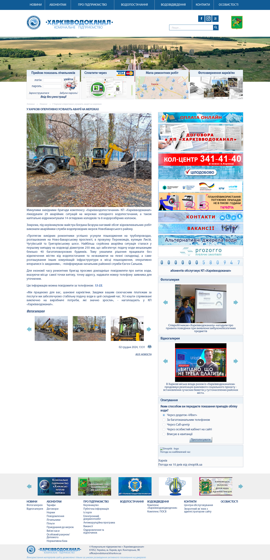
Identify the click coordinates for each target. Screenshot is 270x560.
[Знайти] (215, 27)
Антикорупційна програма (99, 522)
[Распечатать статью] (150, 347)
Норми (51, 512)
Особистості (228, 4)
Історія (87, 512)
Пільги (51, 523)
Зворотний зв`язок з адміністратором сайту (197, 510)
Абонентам (57, 4)
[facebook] (201, 18)
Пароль (37, 86)
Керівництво (91, 505)
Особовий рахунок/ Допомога (58, 536)
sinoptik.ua (195, 464)
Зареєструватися (39, 93)
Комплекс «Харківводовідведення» (162, 506)
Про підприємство (92, 4)
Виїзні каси (53, 531)
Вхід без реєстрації (53, 96)
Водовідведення (173, 4)
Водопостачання (134, 4)
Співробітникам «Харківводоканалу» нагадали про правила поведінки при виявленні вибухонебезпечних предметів (201, 328)
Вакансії (88, 526)
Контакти (203, 4)
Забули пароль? (68, 93)
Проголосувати (200, 439)
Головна (31, 104)
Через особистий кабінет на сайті (189, 429)
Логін (38, 80)
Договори (52, 509)
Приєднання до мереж (60, 527)
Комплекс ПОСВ (156, 511)
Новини (36, 4)
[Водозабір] (135, 59)
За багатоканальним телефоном (188, 420)
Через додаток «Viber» (181, 415)
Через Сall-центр (178, 424)
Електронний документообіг (92, 518)
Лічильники (53, 520)
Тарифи (51, 505)
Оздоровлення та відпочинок (93, 531)
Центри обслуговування (198, 505)
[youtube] (215, 18)
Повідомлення (55, 516)
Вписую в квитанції (179, 434)
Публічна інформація (96, 509)
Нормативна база (57, 541)
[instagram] (208, 18)
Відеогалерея (170, 338)
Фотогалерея (35, 311)
